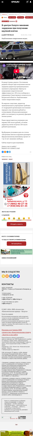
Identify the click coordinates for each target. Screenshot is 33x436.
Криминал (12, 21)
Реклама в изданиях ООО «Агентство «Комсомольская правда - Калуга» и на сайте (16, 332)
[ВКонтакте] (3, 152)
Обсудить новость (16, 224)
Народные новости (14, 14)
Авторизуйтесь (16, 243)
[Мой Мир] (7, 152)
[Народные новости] (27, 2)
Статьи (23, 14)
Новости (4, 14)
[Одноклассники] (5, 152)
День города (12, 17)
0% (4, 218)
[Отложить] (14, 58)
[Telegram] (10, 152)
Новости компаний (9, 258)
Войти (30, 2)
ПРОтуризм (21, 17)
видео (10, 159)
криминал (5, 159)
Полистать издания (7, 314)
